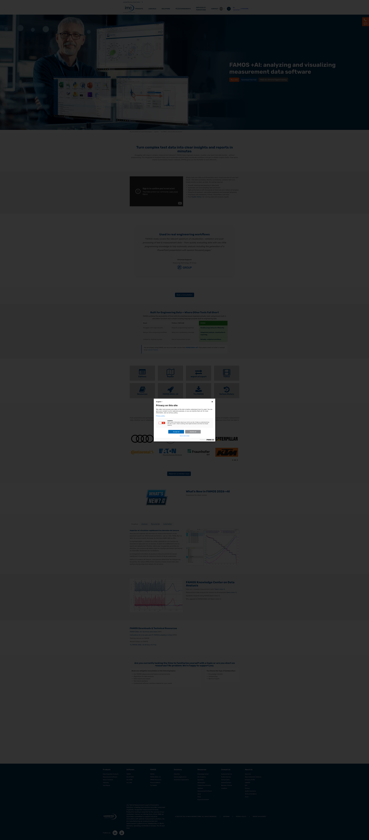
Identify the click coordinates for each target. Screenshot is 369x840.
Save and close (184, 436)
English (158, 401)
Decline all (193, 432)
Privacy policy (160, 416)
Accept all (176, 432)
